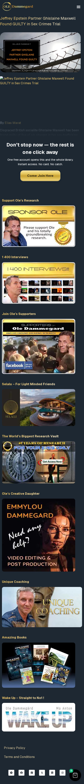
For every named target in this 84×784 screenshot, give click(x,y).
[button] (78, 7)
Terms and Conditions (19, 757)
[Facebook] (21, 773)
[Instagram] (62, 773)
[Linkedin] (52, 773)
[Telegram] (11, 773)
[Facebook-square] (32, 773)
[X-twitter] (42, 773)
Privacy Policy (14, 748)
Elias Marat (13, 123)
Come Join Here (40, 176)
